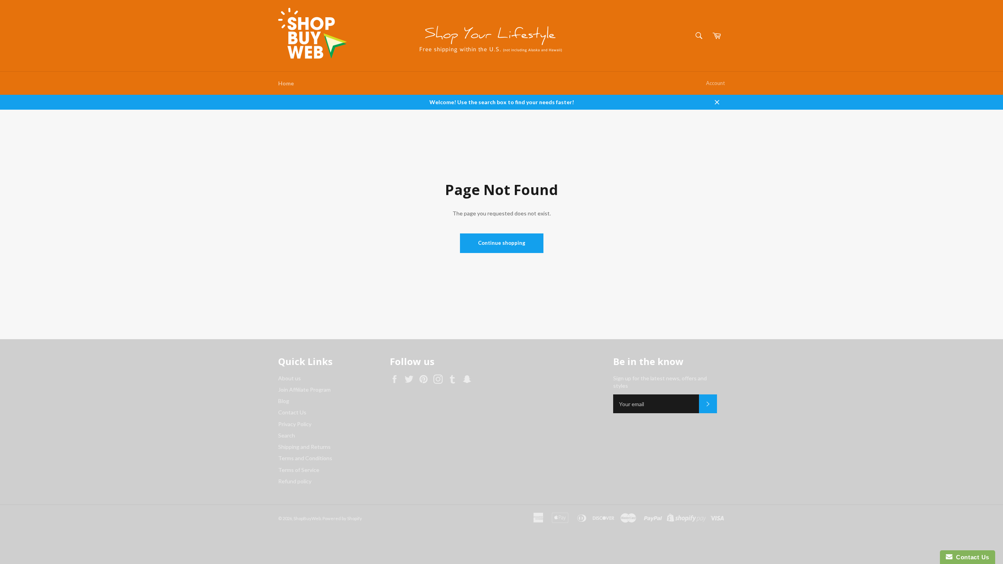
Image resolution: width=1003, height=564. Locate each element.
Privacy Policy (294, 424)
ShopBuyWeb (307, 518)
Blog (283, 401)
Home (286, 83)
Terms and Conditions (305, 458)
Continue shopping (501, 243)
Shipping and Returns (304, 446)
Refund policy (294, 481)
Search (286, 435)
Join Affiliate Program (304, 389)
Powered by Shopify (342, 518)
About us (289, 378)
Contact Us (292, 412)
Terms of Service (298, 469)
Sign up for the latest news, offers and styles (660, 382)
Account (715, 83)
